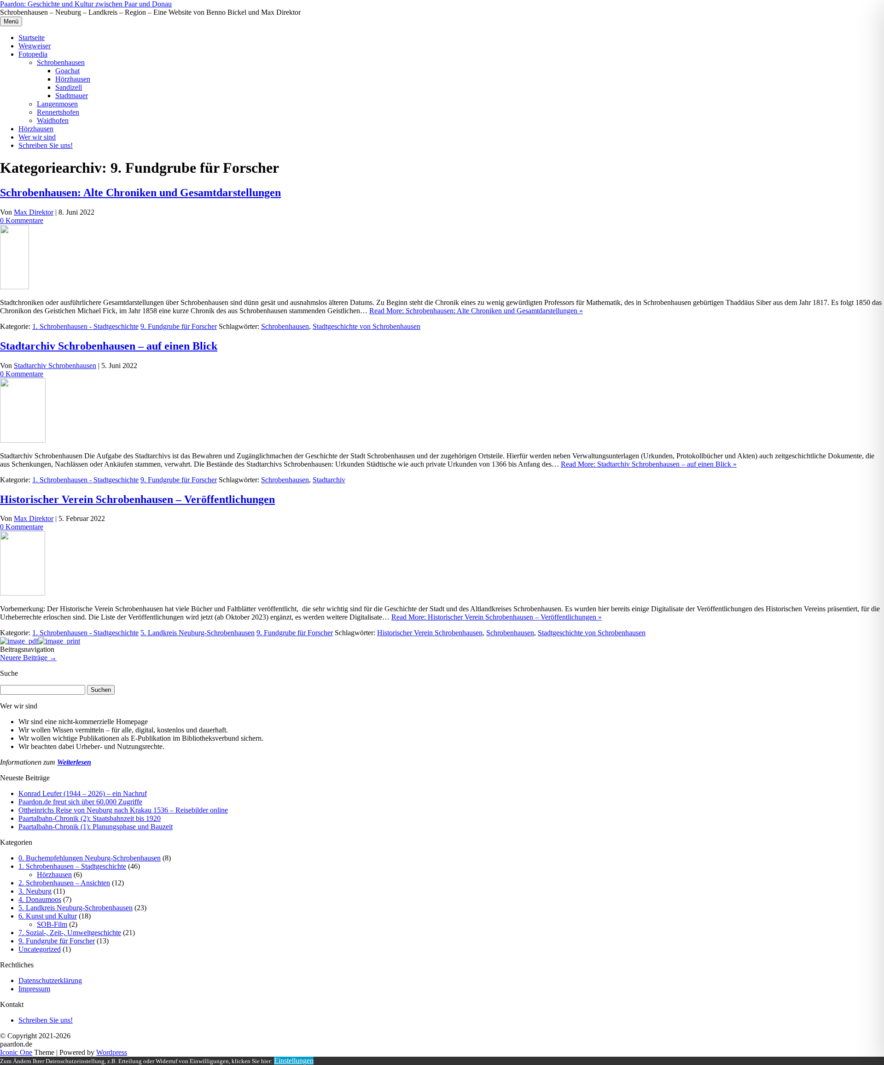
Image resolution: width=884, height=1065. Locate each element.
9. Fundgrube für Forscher (178, 326)
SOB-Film (52, 924)
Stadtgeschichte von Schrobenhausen (366, 326)
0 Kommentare (21, 220)
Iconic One (16, 1052)
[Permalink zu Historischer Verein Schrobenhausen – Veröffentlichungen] (22, 593)
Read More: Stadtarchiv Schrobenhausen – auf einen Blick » (649, 464)
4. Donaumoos (39, 899)
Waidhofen (53, 120)
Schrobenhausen (61, 62)
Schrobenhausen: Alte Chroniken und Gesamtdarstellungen (140, 193)
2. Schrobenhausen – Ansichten (64, 883)
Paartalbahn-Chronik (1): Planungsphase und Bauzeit (95, 827)
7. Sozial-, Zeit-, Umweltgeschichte (69, 932)
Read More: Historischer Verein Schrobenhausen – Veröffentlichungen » (496, 617)
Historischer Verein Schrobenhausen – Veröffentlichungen (137, 499)
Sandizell (68, 87)
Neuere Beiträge (28, 657)
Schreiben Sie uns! (45, 145)
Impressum (34, 989)
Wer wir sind (37, 137)
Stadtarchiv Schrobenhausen (55, 365)
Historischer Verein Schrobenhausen (430, 633)
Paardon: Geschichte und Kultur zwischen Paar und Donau (86, 4)
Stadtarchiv (329, 480)
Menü (11, 21)
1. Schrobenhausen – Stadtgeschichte (72, 866)
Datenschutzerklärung (50, 980)
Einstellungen (294, 1061)
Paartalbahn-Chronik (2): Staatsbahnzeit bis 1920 (89, 818)
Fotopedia (32, 54)
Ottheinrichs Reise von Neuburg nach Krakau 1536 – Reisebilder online (123, 810)
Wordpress (111, 1052)
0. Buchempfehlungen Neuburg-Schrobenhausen (89, 858)
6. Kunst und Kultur (47, 916)
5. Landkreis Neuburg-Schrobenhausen (197, 633)
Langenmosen (57, 104)
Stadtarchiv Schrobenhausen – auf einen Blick (108, 346)
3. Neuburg (35, 891)
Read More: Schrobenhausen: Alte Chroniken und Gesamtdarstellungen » (476, 311)
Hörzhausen (72, 79)
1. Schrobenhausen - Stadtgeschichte (85, 326)
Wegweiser (34, 46)
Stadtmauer (71, 95)
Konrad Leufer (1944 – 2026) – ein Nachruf (82, 793)
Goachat (67, 71)
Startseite (31, 37)
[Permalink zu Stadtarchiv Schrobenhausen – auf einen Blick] (23, 440)
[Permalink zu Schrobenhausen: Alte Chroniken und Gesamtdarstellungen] (14, 287)
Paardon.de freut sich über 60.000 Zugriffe (80, 802)
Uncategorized (39, 949)
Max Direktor (33, 212)
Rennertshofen (58, 112)
